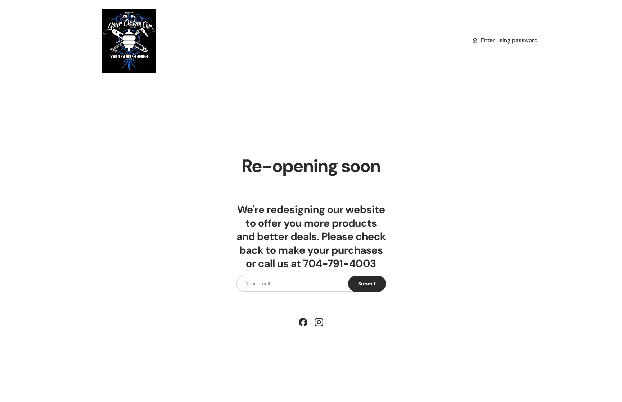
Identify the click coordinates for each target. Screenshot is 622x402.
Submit (367, 283)
